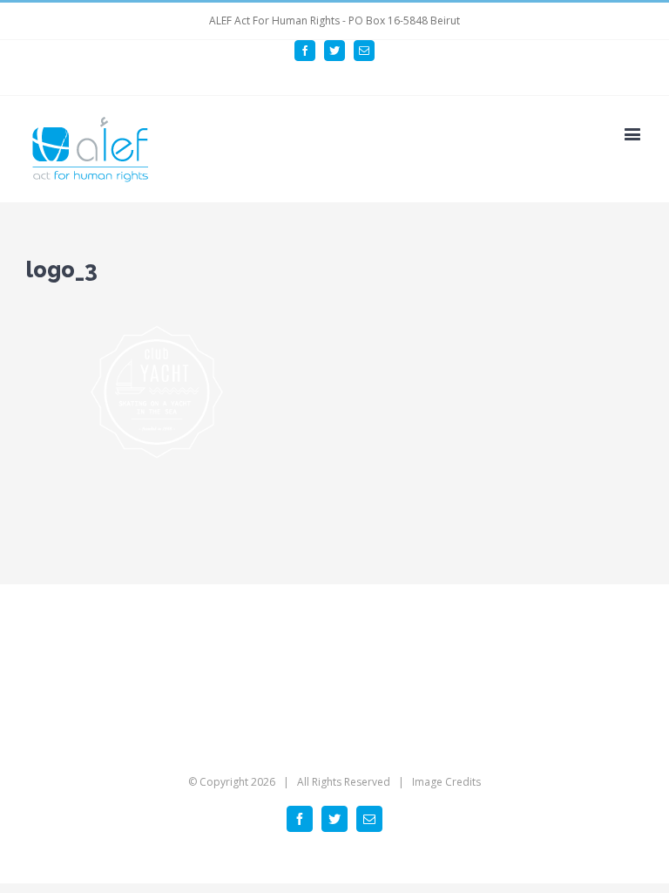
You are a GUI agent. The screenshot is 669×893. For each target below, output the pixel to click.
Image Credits (446, 781)
